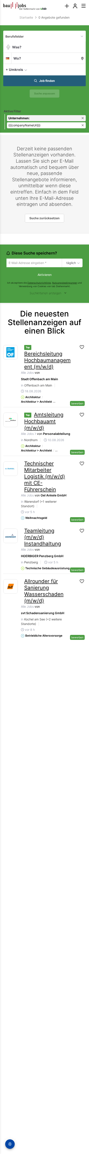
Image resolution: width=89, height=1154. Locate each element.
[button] (81, 69)
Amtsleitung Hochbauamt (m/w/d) (44, 422)
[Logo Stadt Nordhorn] (10, 420)
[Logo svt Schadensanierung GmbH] (10, 587)
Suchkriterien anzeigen (45, 294)
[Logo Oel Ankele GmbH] (10, 469)
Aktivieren (45, 275)
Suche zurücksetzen (44, 218)
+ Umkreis (14, 69)
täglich (70, 263)
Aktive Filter (12, 111)
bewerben (77, 404)
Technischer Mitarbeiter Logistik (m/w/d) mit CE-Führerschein (44, 477)
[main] (44, 330)
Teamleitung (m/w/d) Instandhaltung (42, 537)
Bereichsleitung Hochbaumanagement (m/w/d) (47, 360)
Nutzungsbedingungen (64, 283)
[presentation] (66, 6)
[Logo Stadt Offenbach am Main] (10, 353)
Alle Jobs (27, 373)
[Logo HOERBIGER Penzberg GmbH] (10, 536)
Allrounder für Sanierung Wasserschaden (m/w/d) (44, 591)
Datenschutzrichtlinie (39, 283)
